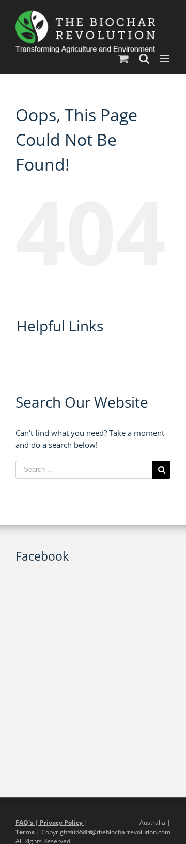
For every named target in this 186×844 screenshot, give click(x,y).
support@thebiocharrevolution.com (120, 832)
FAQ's (25, 822)
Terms (26, 832)
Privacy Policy (61, 822)
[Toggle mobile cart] (123, 58)
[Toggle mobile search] (144, 58)
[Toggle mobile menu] (165, 58)
